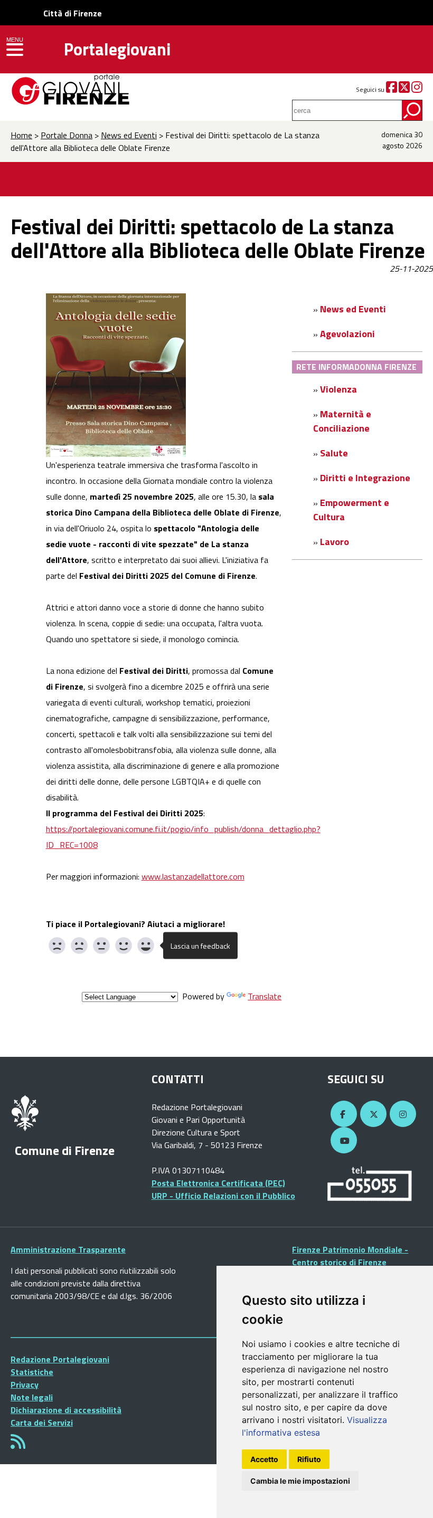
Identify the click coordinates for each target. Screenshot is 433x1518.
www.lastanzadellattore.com (193, 876)
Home (21, 135)
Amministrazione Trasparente (68, 1249)
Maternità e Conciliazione (342, 421)
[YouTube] (342, 1140)
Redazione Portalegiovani (60, 1359)
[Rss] (18, 1444)
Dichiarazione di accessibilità (66, 1410)
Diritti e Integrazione (365, 478)
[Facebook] (391, 89)
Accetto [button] (264, 1459)
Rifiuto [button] (309, 1459)
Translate (264, 996)
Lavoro (334, 541)
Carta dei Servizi (42, 1422)
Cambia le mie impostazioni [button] (300, 1480)
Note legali (32, 1397)
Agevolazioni (347, 334)
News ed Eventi (129, 135)
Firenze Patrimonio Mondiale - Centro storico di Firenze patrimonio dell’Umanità (350, 1262)
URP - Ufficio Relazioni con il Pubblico (223, 1195)
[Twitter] (404, 89)
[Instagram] (416, 89)
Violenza (338, 389)
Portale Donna (66, 135)
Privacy (25, 1384)
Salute (334, 453)
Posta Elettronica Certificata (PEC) (218, 1183)
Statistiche (32, 1372)
